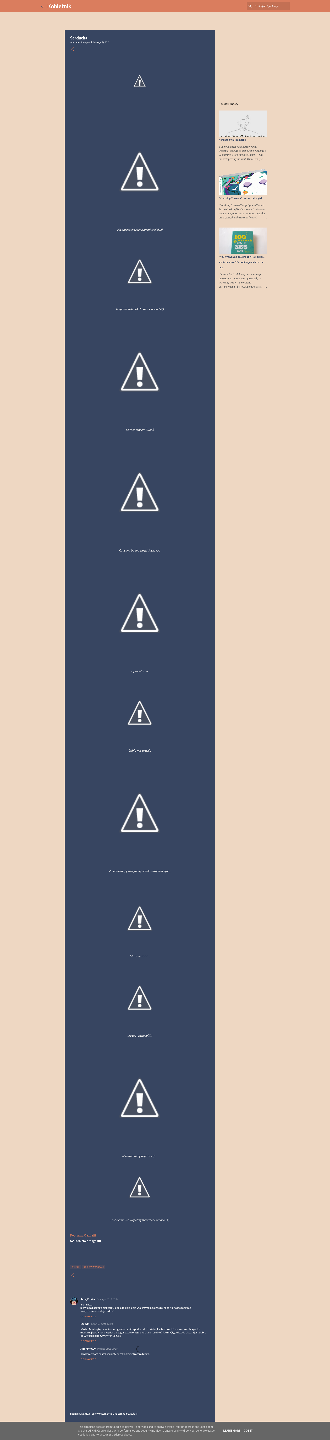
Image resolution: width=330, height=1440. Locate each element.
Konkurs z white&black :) (232, 139)
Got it (248, 1430)
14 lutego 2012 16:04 (102, 1324)
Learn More (231, 1430)
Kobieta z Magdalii (83, 1235)
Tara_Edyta (87, 1299)
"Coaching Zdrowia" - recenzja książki (240, 198)
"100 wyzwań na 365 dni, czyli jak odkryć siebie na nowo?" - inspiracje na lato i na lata (242, 262)
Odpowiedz (88, 1316)
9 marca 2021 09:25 (107, 1348)
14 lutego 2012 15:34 (107, 1299)
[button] (72, 49)
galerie (76, 1267)
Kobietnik (59, 6)
